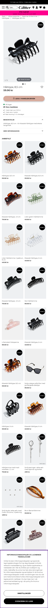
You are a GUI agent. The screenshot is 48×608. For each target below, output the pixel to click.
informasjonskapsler (11, 584)
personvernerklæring (12, 581)
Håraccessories (13, 16)
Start (3, 16)
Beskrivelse (8, 120)
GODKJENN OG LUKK (24, 601)
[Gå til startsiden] (24, 7)
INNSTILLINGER (24, 593)
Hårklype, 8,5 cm (18, 18)
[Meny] (3, 7)
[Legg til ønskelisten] (42, 87)
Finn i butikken (12, 107)
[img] (23, 84)
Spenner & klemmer (30, 16)
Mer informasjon (11, 131)
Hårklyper (5, 18)
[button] (37, 7)
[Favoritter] (41, 7)
